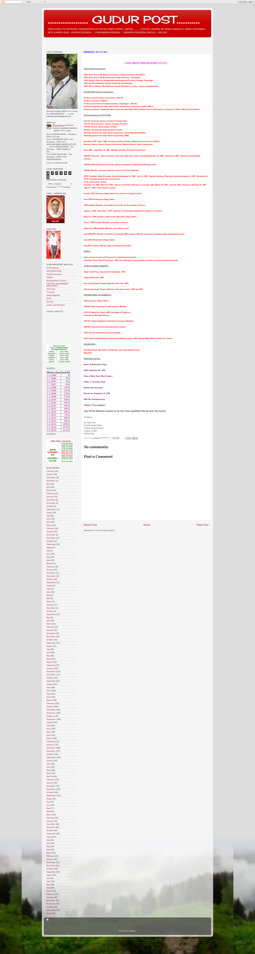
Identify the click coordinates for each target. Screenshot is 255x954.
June (48, 519)
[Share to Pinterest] (136, 438)
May (48, 484)
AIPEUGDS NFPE (53, 271)
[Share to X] (131, 438)
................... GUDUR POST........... (124, 19)
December (50, 478)
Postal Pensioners (54, 274)
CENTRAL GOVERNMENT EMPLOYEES (57, 285)
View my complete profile (56, 163)
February (50, 471)
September (51, 509)
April (48, 487)
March (49, 490)
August (49, 513)
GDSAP (49, 277)
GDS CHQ (50, 289)
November (50, 481)
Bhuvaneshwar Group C (56, 281)
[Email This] (126, 438)
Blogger (132, 931)
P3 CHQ (49, 302)
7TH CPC (50, 292)
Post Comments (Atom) (105, 530)
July (48, 516)
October (49, 506)
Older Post (202, 524)
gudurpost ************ (101, 438)
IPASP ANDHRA (53, 296)
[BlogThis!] (129, 438)
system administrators (55, 305)
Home (146, 524)
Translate (66, 187)
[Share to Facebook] (134, 438)
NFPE (48, 299)
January (49, 474)
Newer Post (90, 524)
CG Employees (52, 268)
